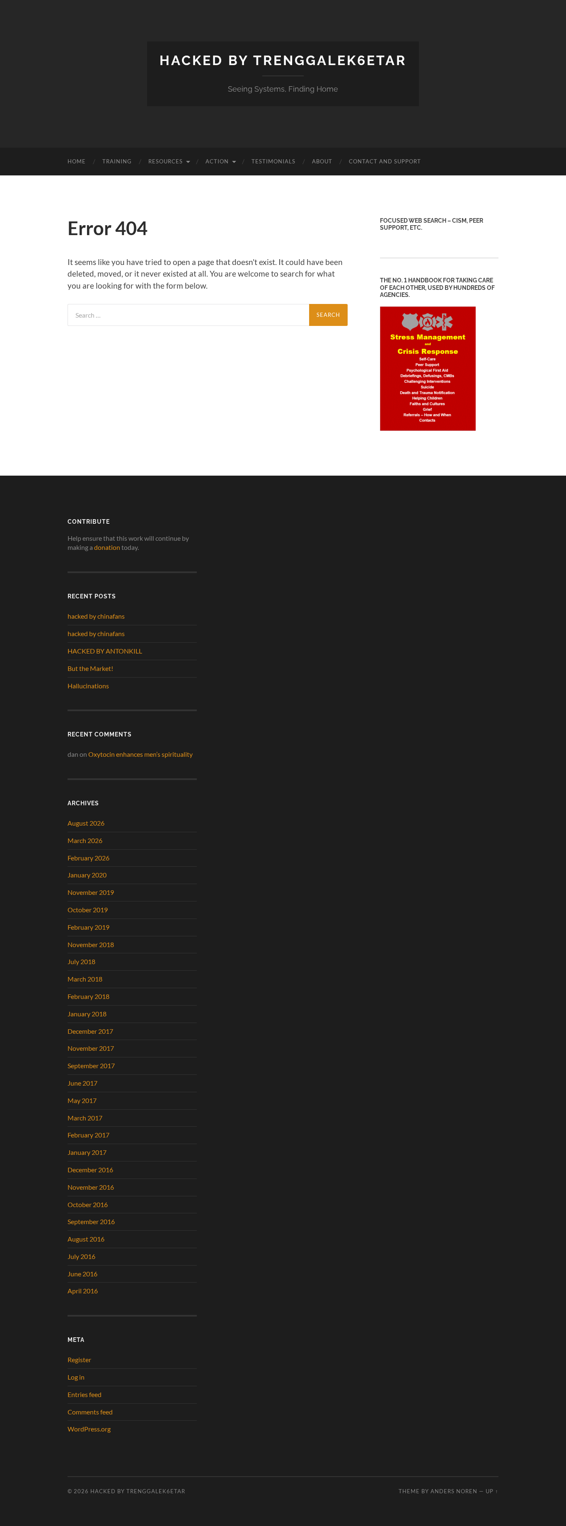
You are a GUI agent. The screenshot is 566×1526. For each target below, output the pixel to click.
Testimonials (273, 161)
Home (77, 161)
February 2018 (88, 996)
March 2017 (85, 1118)
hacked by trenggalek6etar (283, 60)
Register (79, 1359)
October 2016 (88, 1204)
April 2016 (83, 1291)
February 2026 (88, 858)
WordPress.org (89, 1429)
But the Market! (90, 668)
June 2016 (82, 1274)
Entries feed (85, 1394)
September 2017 (91, 1065)
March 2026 (85, 840)
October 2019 (88, 910)
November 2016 (91, 1187)
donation (107, 547)
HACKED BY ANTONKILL (105, 651)
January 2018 (87, 1014)
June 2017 (82, 1083)
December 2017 (90, 1031)
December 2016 (90, 1170)
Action (217, 161)
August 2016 (86, 1239)
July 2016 (81, 1256)
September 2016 (91, 1221)
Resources (165, 161)
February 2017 (88, 1135)
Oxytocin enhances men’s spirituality (140, 754)
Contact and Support (385, 161)
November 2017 (91, 1048)
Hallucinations (88, 686)
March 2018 (85, 979)
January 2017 (87, 1152)
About (322, 161)
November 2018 (91, 944)
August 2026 (86, 823)
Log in (76, 1377)
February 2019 (88, 927)
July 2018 (81, 961)
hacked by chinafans (96, 616)
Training (117, 161)
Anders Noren (454, 1491)
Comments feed (90, 1412)
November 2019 (91, 892)
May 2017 (82, 1100)
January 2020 (87, 875)
